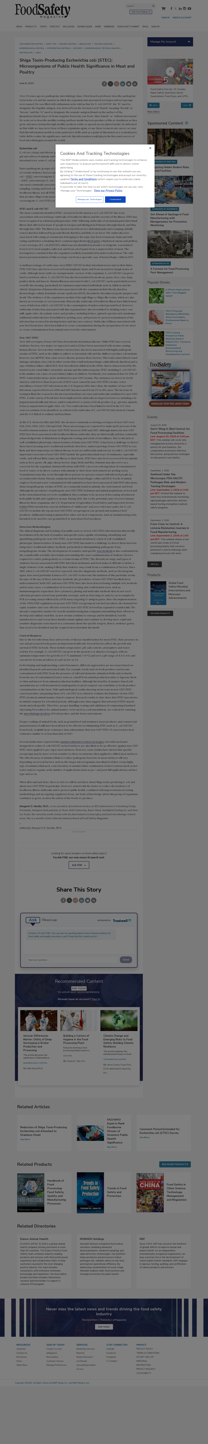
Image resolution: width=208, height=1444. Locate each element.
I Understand (115, 199)
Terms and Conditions (83, 179)
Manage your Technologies (90, 199)
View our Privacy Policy (108, 190)
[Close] (150, 148)
